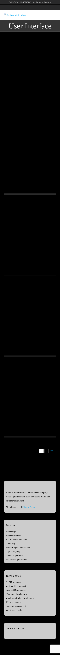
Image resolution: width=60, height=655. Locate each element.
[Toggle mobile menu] (55, 14)
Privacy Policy (28, 507)
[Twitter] (10, 634)
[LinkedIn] (14, 634)
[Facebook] (6, 634)
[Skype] (18, 634)
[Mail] (25, 634)
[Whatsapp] (21, 634)
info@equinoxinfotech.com (42, 2)
